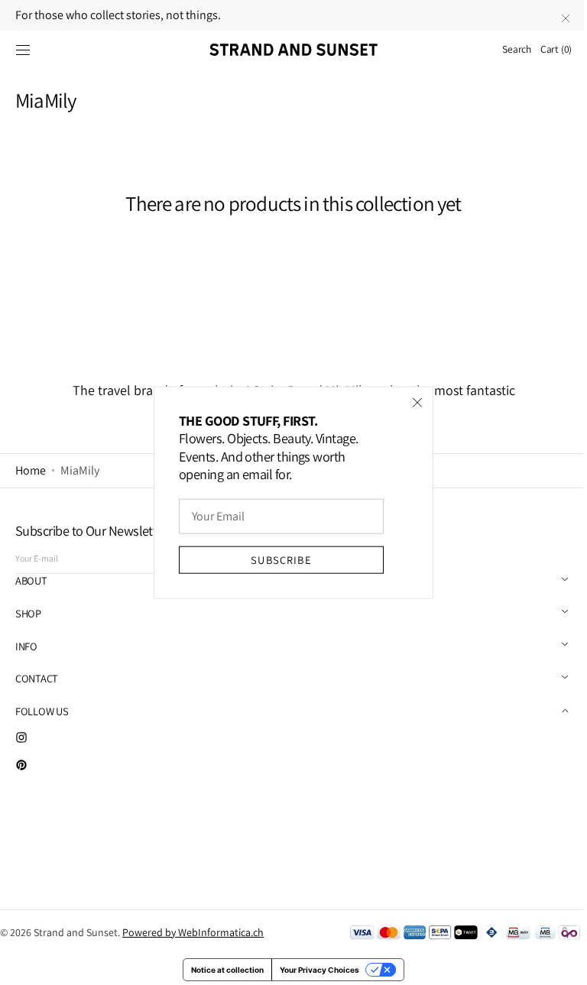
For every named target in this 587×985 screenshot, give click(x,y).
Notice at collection (222, 969)
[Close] (412, 402)
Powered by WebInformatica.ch (193, 932)
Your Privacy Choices (314, 969)
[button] (23, 49)
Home (30, 470)
